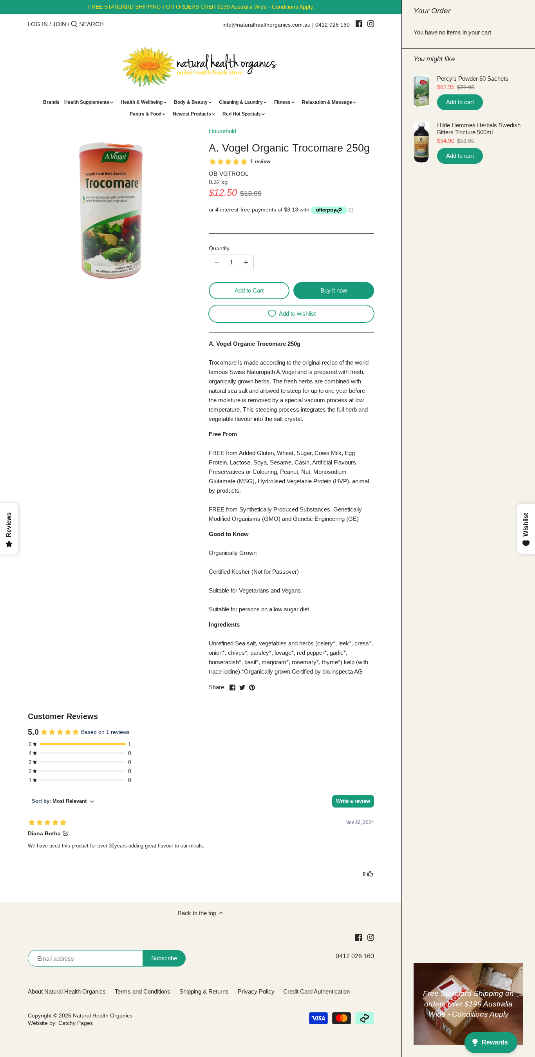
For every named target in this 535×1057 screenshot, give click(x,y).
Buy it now (333, 290)
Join (59, 24)
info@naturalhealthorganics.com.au (266, 25)
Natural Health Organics (102, 1016)
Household (222, 131)
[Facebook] (359, 23)
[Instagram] (370, 23)
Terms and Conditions (142, 991)
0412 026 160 (332, 25)
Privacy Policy (256, 991)
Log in (38, 24)
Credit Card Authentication (316, 991)
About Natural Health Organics (67, 991)
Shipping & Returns (204, 991)
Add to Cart (249, 290)
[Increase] (246, 262)
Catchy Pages (75, 1023)
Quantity (219, 248)
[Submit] (74, 24)
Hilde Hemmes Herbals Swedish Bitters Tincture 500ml (479, 129)
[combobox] (112, 24)
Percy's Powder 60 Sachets (472, 78)
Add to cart (460, 102)
